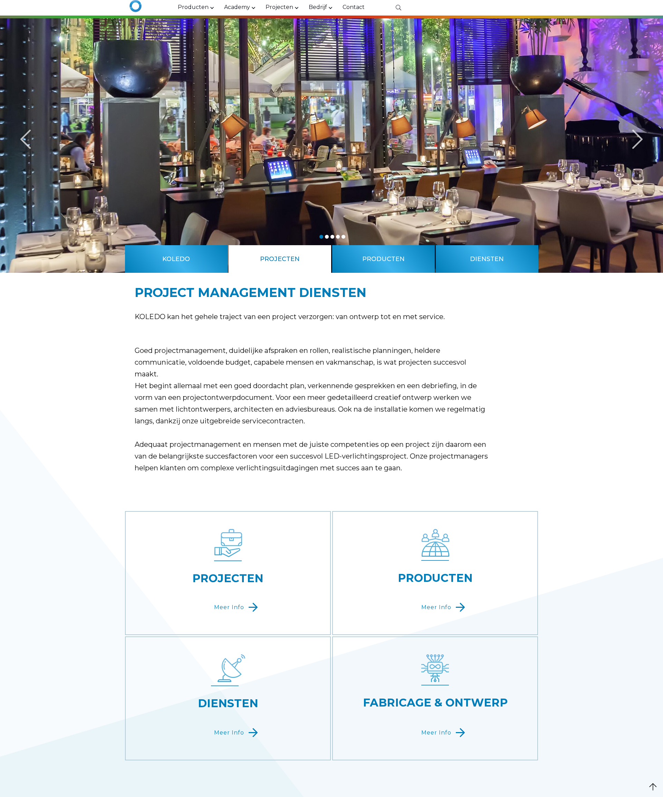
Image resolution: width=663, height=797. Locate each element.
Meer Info (229, 607)
